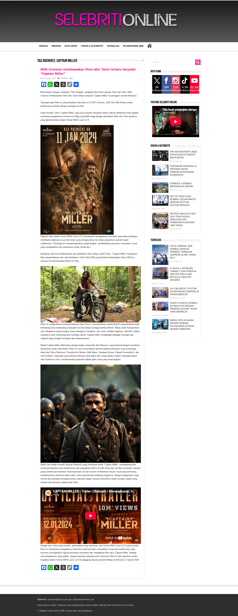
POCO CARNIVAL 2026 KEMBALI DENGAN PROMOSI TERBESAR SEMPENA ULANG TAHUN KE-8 (183, 252)
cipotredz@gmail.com (57, 599)
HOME (149, 45)
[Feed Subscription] (143, 60)
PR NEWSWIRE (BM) (133, 46)
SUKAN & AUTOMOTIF (92, 46)
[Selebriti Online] (119, 21)
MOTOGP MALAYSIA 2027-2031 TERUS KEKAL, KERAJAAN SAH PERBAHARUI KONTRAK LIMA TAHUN (183, 220)
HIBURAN (56, 46)
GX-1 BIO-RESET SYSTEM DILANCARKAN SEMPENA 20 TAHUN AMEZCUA (184, 291)
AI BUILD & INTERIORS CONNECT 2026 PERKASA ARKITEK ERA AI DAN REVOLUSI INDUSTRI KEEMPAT (183, 274)
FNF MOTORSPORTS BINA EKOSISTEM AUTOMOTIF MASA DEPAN (183, 155)
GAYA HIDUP (70, 46)
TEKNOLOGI (113, 46)
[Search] (198, 62)
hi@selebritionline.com (83, 599)
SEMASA (43, 46)
